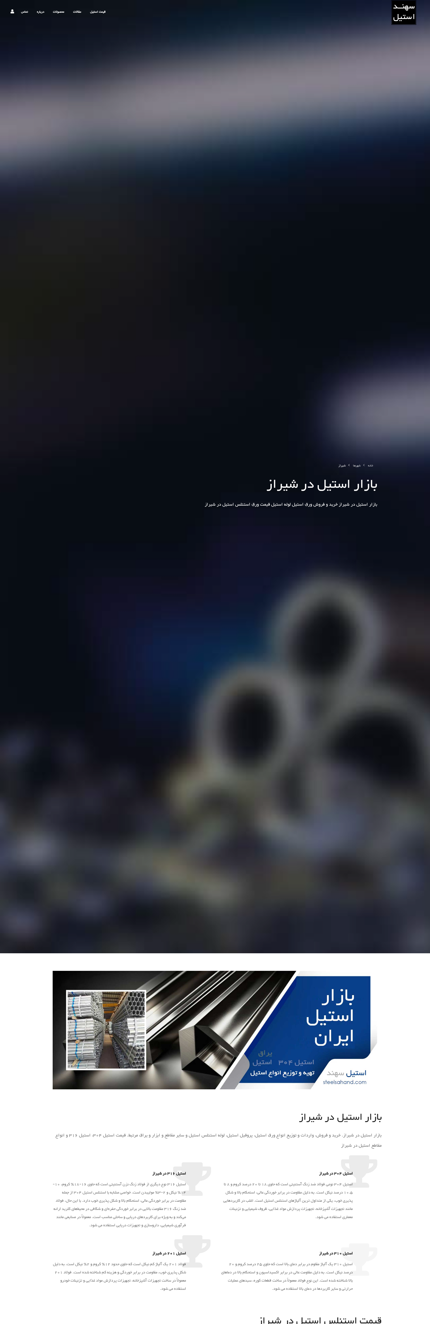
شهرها (357, 465)
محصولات (58, 12)
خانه (370, 465)
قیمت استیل (98, 12)
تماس (24, 12)
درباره (40, 12)
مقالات (77, 12)
